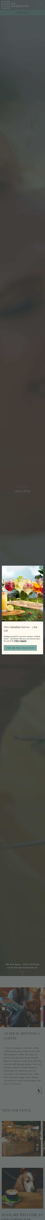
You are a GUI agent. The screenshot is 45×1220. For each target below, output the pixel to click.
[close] (41, 567)
